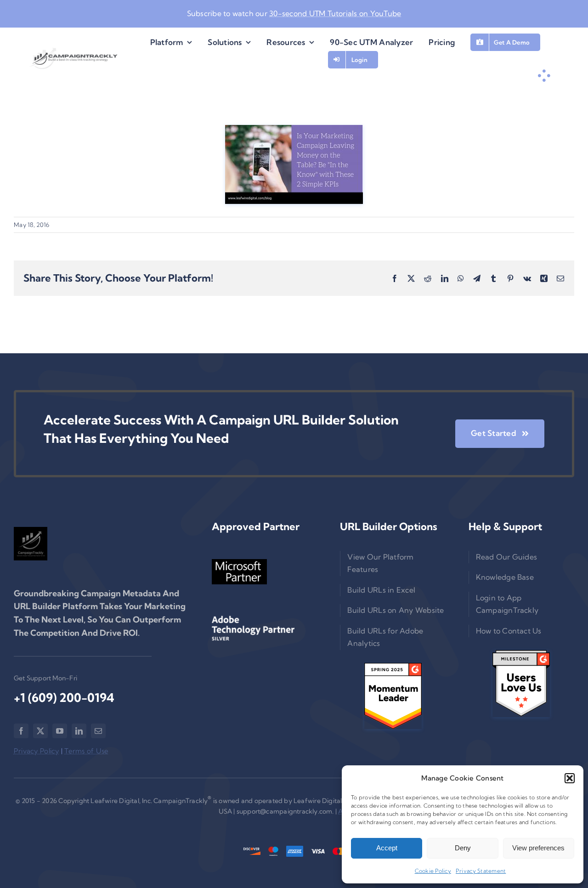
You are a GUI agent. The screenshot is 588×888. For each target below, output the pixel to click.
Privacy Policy (36, 751)
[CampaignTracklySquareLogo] (30, 543)
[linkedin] (79, 731)
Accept (386, 848)
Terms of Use (86, 751)
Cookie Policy (433, 870)
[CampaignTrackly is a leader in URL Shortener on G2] (393, 696)
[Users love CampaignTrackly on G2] (521, 683)
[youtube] (59, 731)
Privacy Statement (481, 870)
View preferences (538, 848)
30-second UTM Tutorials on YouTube (335, 13)
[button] (569, 778)
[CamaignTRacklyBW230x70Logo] (74, 58)
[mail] (98, 731)
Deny (463, 848)
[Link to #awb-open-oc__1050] (544, 75)
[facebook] (21, 731)
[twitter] (40, 731)
